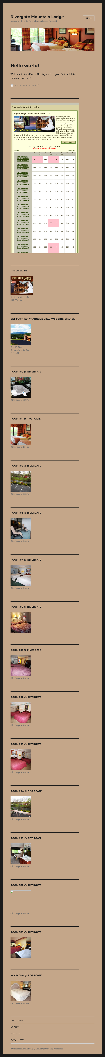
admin (18, 85)
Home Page (17, 1020)
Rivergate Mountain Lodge (37, 16)
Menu (88, 18)
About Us (16, 1033)
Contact (15, 1026)
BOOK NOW (17, 1040)
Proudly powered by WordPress (49, 1049)
